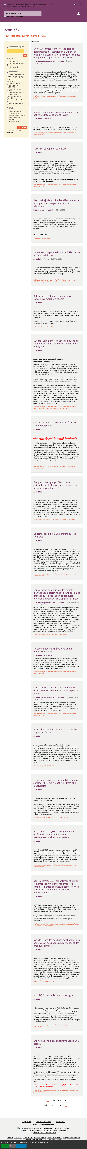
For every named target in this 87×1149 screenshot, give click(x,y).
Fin (65, 1101)
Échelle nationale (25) (15, 111)
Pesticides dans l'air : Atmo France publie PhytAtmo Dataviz (55, 731)
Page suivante (57, 1101)
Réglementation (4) (14, 83)
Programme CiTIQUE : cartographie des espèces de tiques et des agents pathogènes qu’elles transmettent (54, 834)
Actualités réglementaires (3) (15, 64)
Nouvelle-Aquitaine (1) (15, 117)
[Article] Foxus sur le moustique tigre (53, 995)
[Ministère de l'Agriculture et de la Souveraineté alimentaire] (43, 1130)
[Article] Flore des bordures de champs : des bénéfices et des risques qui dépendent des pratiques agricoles (56, 942)
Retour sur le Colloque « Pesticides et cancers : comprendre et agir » (52, 297)
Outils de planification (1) (16, 103)
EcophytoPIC (26, 1122)
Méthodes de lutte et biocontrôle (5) (14, 80)
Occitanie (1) (12, 119)
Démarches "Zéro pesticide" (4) (13, 86)
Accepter (5, 1146)
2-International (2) (14, 113)
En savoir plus (21, 1146)
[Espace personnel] (78, 13)
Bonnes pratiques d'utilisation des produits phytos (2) (14, 96)
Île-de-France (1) (14, 121)
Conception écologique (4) (17, 92)
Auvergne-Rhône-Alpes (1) (17, 115)
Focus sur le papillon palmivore (49, 148)
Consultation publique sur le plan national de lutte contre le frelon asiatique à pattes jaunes (55, 690)
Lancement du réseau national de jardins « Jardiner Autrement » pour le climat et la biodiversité (55, 782)
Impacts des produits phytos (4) (14, 89)
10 (63, 1105)
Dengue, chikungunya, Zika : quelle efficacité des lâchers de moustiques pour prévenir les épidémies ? (55, 485)
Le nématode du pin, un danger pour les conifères (54, 535)
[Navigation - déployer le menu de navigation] (78, 5)
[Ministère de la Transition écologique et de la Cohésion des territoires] (43, 1128)
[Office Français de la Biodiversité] (43, 1132)
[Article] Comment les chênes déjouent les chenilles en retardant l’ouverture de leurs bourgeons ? (55, 343)
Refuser (12, 1146)
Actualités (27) (13, 61)
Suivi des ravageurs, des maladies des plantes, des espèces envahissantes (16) (15, 76)
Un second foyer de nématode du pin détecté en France (52, 650)
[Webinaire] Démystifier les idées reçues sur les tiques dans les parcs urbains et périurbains (56, 203)
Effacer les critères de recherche (14, 131)
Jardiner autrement (43, 1122)
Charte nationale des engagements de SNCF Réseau (56, 1042)
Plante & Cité (60, 1122)
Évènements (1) (13, 67)
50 (69, 1105)
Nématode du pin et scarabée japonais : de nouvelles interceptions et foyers (56, 113)
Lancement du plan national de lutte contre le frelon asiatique (56, 254)
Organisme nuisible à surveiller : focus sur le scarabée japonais (56, 424)
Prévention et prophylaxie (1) (15, 100)
